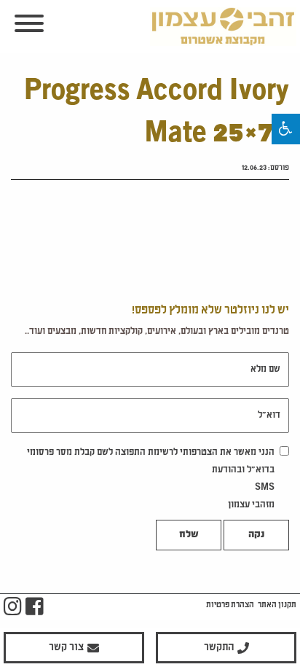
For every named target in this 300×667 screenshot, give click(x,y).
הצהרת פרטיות (230, 605)
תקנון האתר (277, 605)
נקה (256, 535)
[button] (286, 129)
